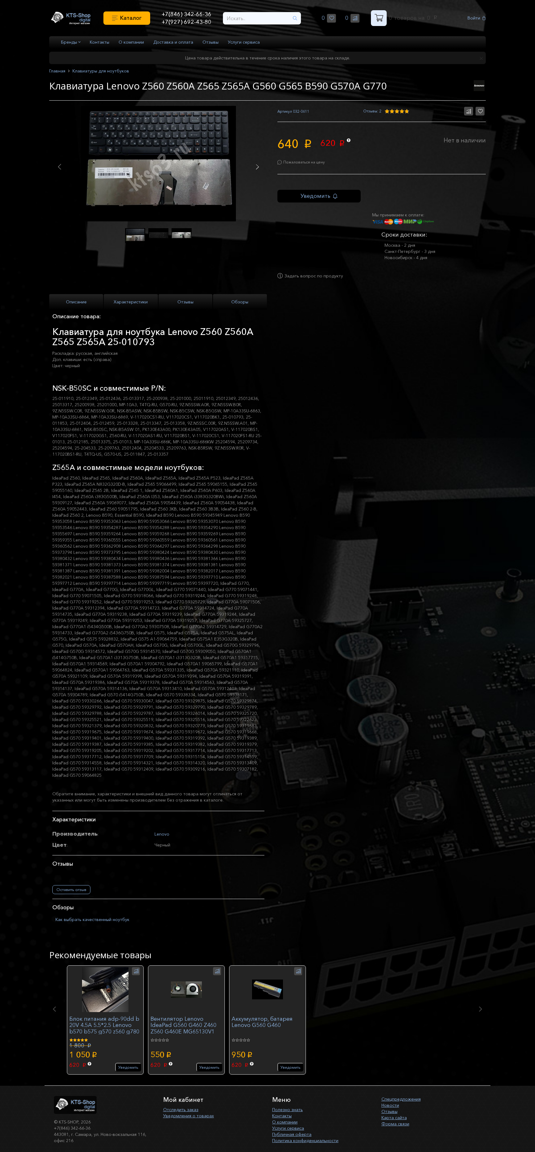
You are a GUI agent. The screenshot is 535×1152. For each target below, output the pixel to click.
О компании (131, 42)
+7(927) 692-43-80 (186, 22)
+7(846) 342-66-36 (186, 14)
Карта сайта (394, 1117)
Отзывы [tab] (185, 302)
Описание (76, 302)
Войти (474, 18)
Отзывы (210, 42)
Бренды (69, 42)
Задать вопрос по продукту (314, 276)
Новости (390, 1105)
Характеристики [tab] (131, 302)
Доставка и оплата (173, 42)
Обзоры (239, 302)
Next (257, 167)
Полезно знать (287, 1109)
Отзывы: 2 (372, 111)
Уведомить (315, 196)
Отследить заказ (180, 1109)
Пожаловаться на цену (304, 162)
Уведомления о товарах (188, 1116)
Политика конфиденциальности (305, 1140)
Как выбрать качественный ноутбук (92, 919)
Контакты (99, 42)
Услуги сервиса (244, 42)
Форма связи (395, 1124)
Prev (59, 167)
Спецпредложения (401, 1099)
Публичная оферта (291, 1134)
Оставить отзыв (71, 889)
